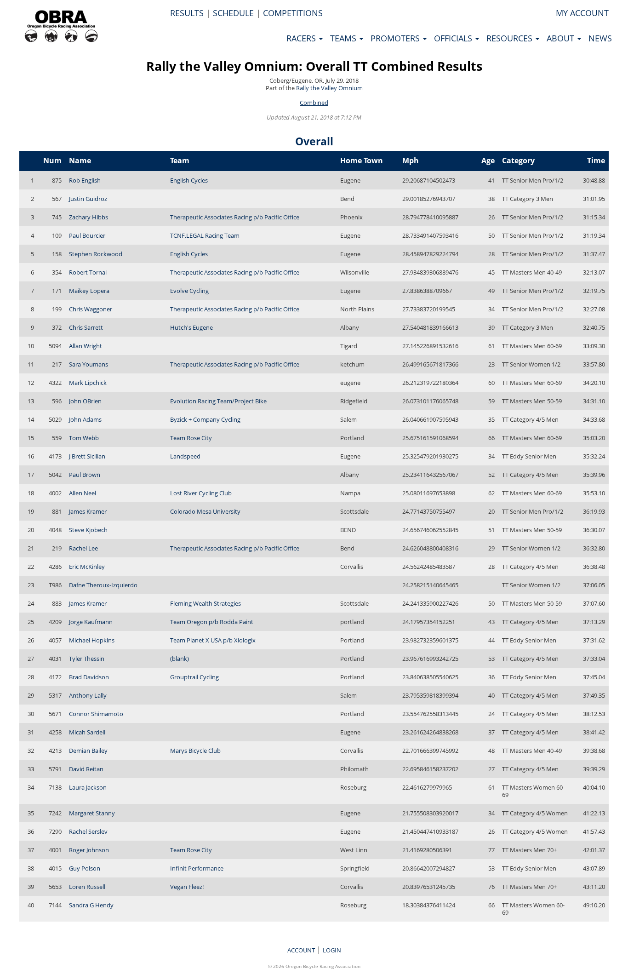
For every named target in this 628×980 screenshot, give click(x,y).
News (600, 38)
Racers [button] (302, 38)
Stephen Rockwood (95, 254)
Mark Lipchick (88, 382)
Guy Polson (84, 868)
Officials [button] (454, 38)
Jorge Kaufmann (91, 622)
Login (332, 950)
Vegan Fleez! (187, 887)
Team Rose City (191, 438)
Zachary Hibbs (88, 217)
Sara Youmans (88, 364)
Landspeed (185, 456)
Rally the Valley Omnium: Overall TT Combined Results (314, 66)
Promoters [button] (396, 38)
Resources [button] (510, 38)
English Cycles (189, 180)
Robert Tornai (88, 272)
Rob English (85, 180)
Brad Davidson (89, 677)
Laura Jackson (88, 787)
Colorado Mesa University (205, 511)
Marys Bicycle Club (195, 750)
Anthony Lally (88, 695)
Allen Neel (82, 493)
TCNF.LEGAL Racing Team (205, 235)
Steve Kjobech (88, 530)
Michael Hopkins (91, 640)
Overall (314, 141)
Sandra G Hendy (91, 905)
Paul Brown (84, 474)
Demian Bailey (88, 750)
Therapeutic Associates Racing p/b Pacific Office (234, 217)
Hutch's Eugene (191, 327)
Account (301, 950)
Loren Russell (87, 887)
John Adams (85, 419)
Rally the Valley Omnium (329, 88)
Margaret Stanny (92, 813)
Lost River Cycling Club (201, 493)
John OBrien (85, 401)
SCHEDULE (233, 12)
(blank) (179, 658)
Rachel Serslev (88, 831)
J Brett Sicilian (87, 456)
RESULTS (187, 12)
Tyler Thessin (86, 658)
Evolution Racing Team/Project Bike (218, 401)
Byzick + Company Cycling (205, 419)
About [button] (562, 38)
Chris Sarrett (86, 327)
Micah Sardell (87, 732)
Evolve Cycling (189, 291)
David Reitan (86, 769)
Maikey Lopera (89, 291)
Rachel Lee (83, 548)
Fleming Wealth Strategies (205, 603)
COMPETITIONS (293, 12)
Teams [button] (344, 38)
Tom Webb (84, 438)
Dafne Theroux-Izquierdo (103, 585)
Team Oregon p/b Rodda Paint (211, 622)
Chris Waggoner (90, 309)
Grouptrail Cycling (194, 677)
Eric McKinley (87, 566)
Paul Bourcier (87, 235)
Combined (314, 102)
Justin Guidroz (88, 199)
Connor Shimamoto (96, 714)
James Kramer (88, 511)
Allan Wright (85, 346)
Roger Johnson (89, 850)
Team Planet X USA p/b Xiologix (213, 640)
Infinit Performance (196, 868)
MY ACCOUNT (582, 12)
